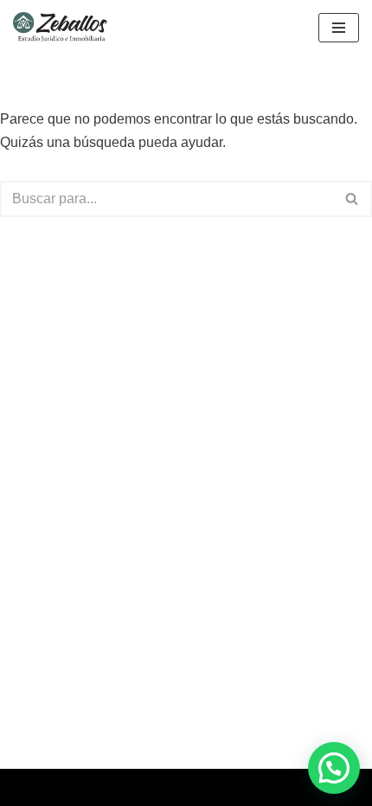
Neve (110, 787)
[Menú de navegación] (338, 27)
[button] (334, 768)
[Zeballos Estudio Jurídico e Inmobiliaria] (65, 27)
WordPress (244, 787)
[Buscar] (352, 199)
